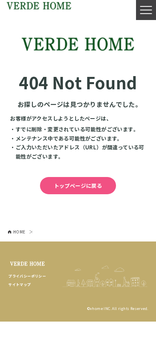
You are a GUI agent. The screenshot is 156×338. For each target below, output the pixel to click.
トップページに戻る (78, 185)
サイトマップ (19, 284)
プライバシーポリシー (27, 276)
